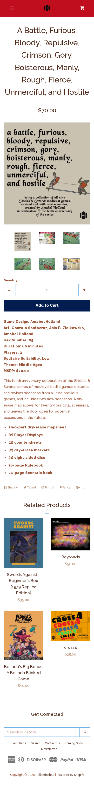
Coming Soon (73, 743)
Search (35, 743)
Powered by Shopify (70, 775)
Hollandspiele (44, 775)
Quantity (10, 280)
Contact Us (52, 743)
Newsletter (49, 749)
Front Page (19, 743)
